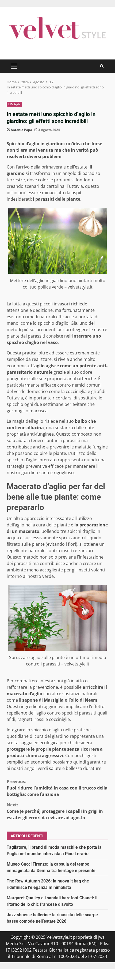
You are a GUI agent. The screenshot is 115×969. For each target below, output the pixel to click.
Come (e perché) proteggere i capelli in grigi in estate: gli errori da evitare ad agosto (55, 811)
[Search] (101, 66)
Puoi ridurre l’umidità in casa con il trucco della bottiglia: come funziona (57, 788)
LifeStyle (14, 104)
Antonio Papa (21, 130)
